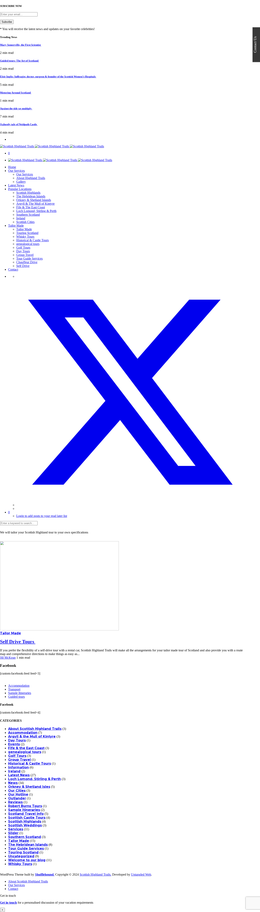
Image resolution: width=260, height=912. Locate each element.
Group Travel (25, 255)
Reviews (15, 802)
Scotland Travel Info (26, 814)
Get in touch (8, 902)
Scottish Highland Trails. (95, 874)
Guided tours (16, 696)
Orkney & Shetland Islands (33, 200)
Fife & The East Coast (30, 207)
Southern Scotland (28, 214)
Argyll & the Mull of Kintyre (32, 736)
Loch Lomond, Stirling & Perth (36, 211)
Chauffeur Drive (26, 262)
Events (14, 744)
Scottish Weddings (25, 825)
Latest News (16, 185)
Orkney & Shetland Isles (29, 787)
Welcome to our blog (27, 860)
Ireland (20, 218)
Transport (14, 689)
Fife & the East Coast (26, 748)
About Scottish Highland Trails (35, 729)
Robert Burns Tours (25, 806)
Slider (13, 833)
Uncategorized (21, 856)
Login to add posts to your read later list (41, 516)
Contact (13, 269)
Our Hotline (18, 794)
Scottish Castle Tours (27, 817)
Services (15, 829)
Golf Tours (23, 247)
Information (18, 767)
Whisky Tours (25, 236)
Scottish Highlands (28, 192)
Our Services (16, 170)
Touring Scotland (27, 233)
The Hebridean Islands (30, 196)
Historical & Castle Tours (32, 240)
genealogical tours (27, 244)
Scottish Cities (25, 222)
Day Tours (23, 251)
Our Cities (17, 790)
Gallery (21, 181)
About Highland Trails (30, 178)
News (13, 783)
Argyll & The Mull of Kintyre (35, 203)
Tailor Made (16, 225)
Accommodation (18, 685)
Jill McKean (8, 657)
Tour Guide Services (29, 258)
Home (12, 167)
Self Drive (22, 266)
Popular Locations (19, 189)
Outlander (17, 798)
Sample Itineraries (19, 693)
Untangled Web (141, 874)
